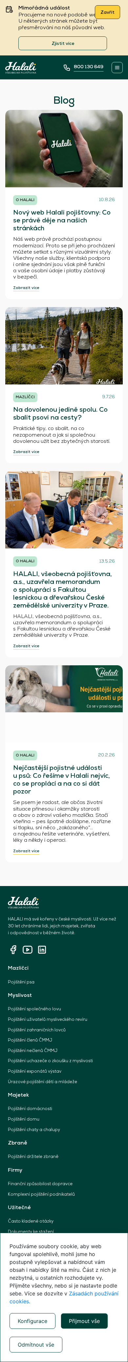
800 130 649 (88, 67)
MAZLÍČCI (25, 397)
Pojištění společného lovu (34, 1009)
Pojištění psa (21, 982)
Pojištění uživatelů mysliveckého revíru (47, 1020)
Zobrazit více (26, 288)
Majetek (18, 1095)
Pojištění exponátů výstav (34, 1071)
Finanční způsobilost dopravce (40, 1184)
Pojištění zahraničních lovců (37, 1030)
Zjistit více (63, 43)
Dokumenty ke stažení (31, 1232)
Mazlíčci (18, 968)
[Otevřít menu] (117, 67)
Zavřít (107, 12)
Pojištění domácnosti (30, 1109)
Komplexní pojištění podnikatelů (41, 1194)
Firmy (15, 1170)
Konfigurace (32, 1321)
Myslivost (20, 995)
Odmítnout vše (36, 1344)
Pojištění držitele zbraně (33, 1157)
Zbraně (17, 1143)
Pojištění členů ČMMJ (30, 1040)
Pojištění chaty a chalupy (34, 1130)
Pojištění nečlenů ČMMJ (32, 1051)
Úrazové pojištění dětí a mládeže (42, 1082)
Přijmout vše (84, 1321)
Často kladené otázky (30, 1221)
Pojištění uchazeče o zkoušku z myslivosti (50, 1061)
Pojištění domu (23, 1119)
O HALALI (25, 200)
